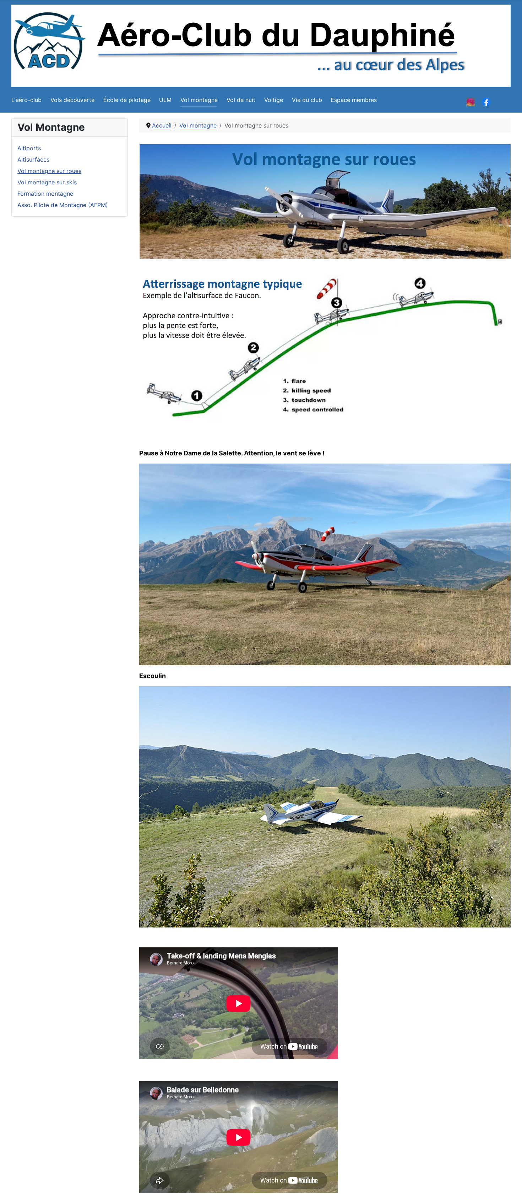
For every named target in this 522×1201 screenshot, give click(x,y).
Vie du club (307, 99)
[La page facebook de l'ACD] (486, 101)
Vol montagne (199, 99)
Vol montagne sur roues (49, 170)
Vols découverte (72, 99)
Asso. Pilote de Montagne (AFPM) (62, 205)
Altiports (29, 148)
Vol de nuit (241, 99)
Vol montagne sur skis (47, 182)
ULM (165, 99)
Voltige (273, 99)
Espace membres (354, 99)
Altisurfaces (33, 159)
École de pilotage (127, 99)
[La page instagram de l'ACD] (470, 101)
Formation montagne (45, 193)
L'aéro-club (26, 99)
